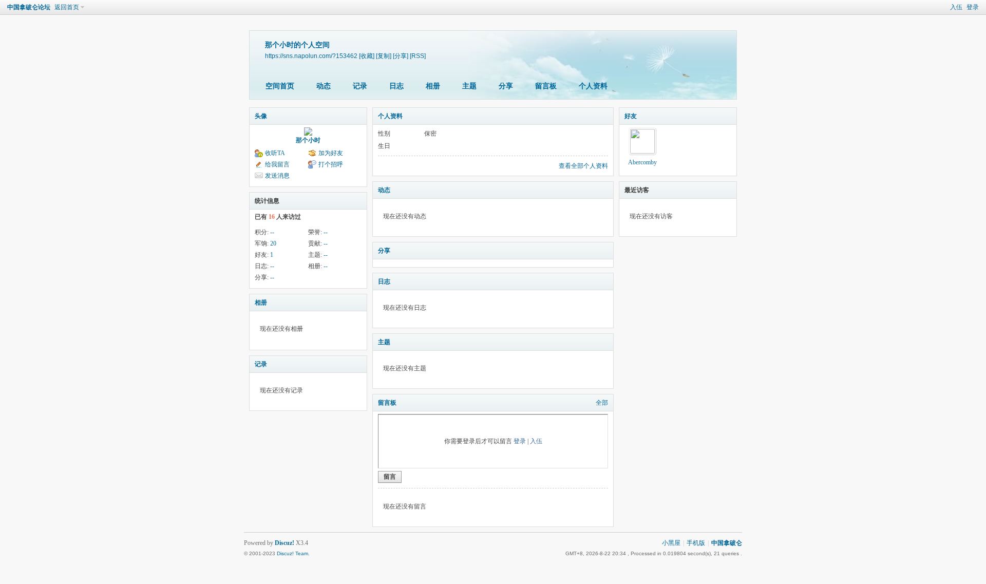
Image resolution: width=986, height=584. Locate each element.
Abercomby (642, 162)
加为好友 (330, 153)
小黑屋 (671, 543)
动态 (323, 86)
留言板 (546, 86)
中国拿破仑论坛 (28, 7)
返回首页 (66, 7)
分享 (506, 86)
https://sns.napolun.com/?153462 (311, 55)
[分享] (400, 55)
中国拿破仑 (726, 543)
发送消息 (277, 175)
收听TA (275, 153)
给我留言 (277, 164)
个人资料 (593, 86)
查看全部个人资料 (583, 165)
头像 (261, 116)
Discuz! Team (292, 553)
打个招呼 (330, 164)
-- (272, 232)
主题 (469, 86)
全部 (602, 402)
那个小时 (308, 140)
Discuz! (284, 543)
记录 (360, 86)
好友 (630, 116)
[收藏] (366, 55)
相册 (433, 86)
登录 (972, 7)
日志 (396, 86)
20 (273, 243)
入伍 (956, 7)
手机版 (696, 543)
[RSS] (418, 55)
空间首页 (280, 86)
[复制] (383, 55)
